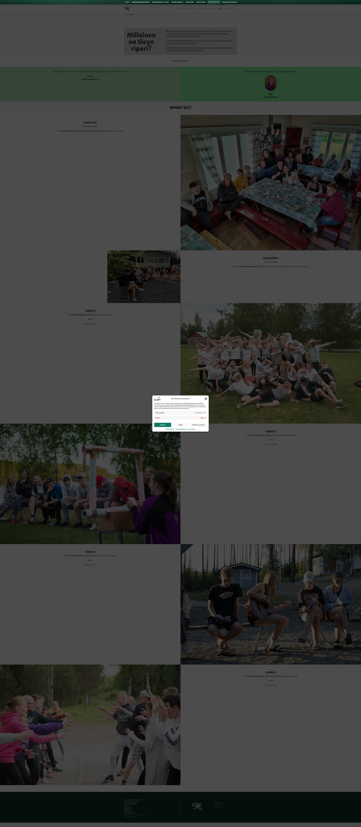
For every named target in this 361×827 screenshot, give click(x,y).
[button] (206, 399)
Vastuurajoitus (191, 429)
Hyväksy (162, 425)
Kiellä (180, 425)
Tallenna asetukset (198, 425)
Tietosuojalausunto (181, 429)
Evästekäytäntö (170, 429)
